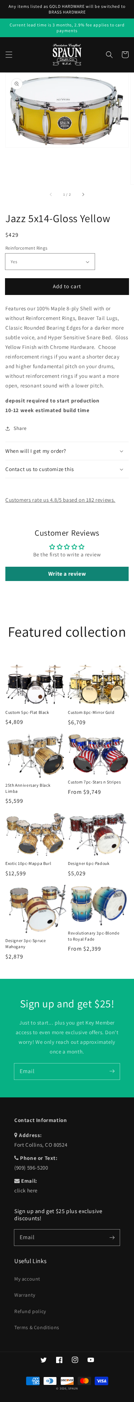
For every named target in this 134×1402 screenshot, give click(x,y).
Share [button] (20, 428)
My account (27, 1279)
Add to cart (67, 286)
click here (26, 1190)
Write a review (67, 573)
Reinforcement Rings (26, 248)
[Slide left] (51, 194)
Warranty (24, 1295)
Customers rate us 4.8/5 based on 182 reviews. (60, 499)
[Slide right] (83, 194)
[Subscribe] (112, 1071)
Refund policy (30, 1311)
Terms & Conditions (36, 1327)
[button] (9, 54)
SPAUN (73, 1388)
